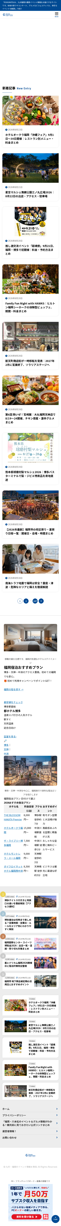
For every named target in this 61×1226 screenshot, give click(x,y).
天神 (6, 749)
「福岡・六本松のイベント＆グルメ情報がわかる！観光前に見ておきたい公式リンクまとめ (27, 1123)
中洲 (6, 753)
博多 (6, 745)
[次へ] (41, 601)
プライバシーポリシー (14, 1115)
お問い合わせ (9, 1137)
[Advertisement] (30, 53)
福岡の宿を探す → (13, 689)
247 (35, 601)
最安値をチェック (13, 702)
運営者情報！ (9, 1131)
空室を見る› (10, 736)
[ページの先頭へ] (56, 1219)
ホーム (5, 1109)
